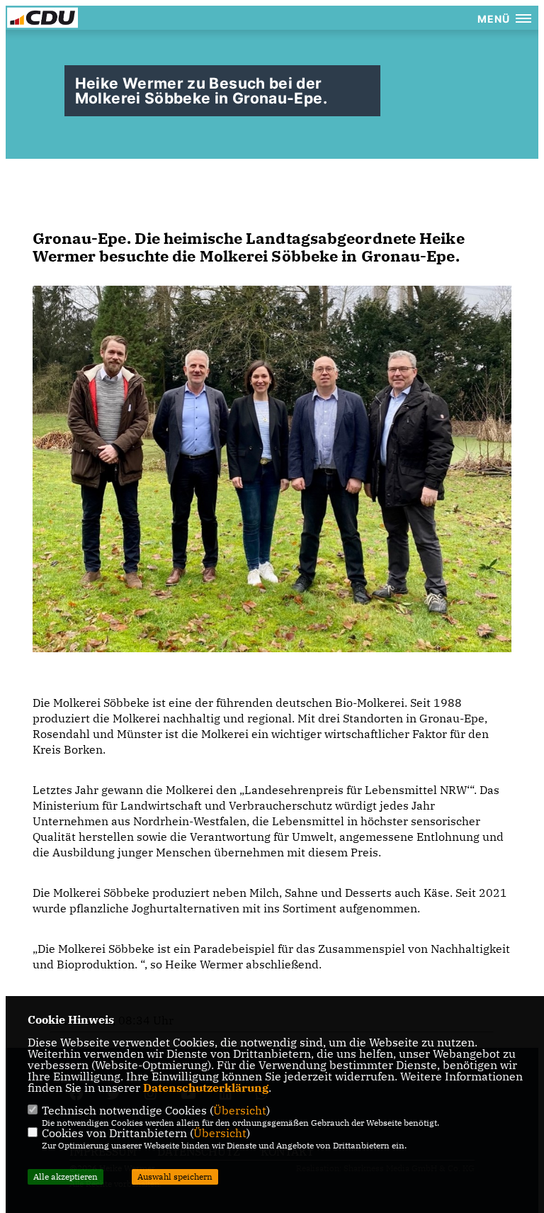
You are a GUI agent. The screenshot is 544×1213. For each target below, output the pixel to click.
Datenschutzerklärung (205, 1087)
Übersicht (239, 1110)
